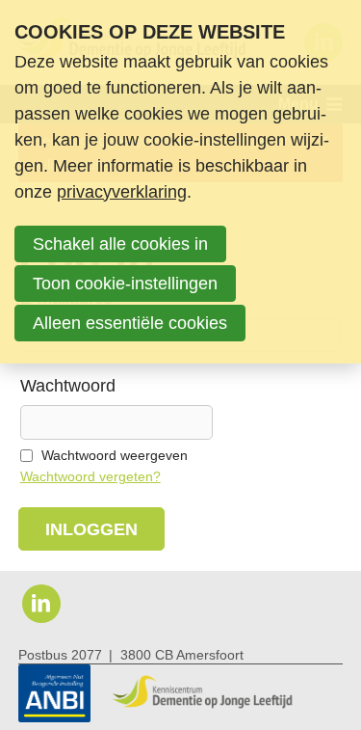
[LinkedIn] (41, 603)
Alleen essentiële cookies (130, 323)
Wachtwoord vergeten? (90, 477)
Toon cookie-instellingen (125, 283)
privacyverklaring (122, 192)
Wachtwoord (68, 385)
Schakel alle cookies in (120, 244)
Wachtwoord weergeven (114, 455)
